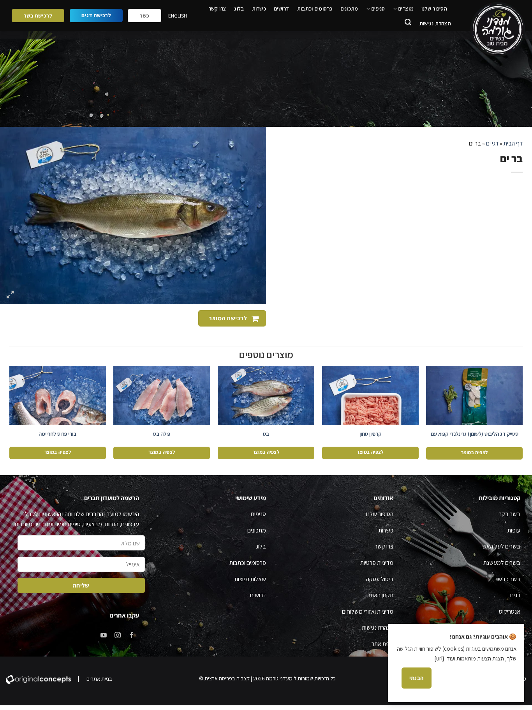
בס (266, 433)
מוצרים (406, 8)
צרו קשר (217, 8)
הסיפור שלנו (434, 8)
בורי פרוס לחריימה (57, 433)
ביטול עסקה (379, 579)
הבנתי (416, 678)
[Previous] (522, 414)
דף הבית (513, 143)
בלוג (239, 8)
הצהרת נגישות (435, 23)
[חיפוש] (408, 23)
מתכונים (349, 8)
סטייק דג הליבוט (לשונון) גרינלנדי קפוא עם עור (474, 437)
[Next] (10, 414)
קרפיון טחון (370, 433)
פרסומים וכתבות (315, 8)
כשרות (259, 8)
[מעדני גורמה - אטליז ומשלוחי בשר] (496, 29)
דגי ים (492, 143)
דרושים (281, 8)
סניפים (378, 8)
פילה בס (161, 433)
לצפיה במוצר (474, 452)
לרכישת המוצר (227, 318)
